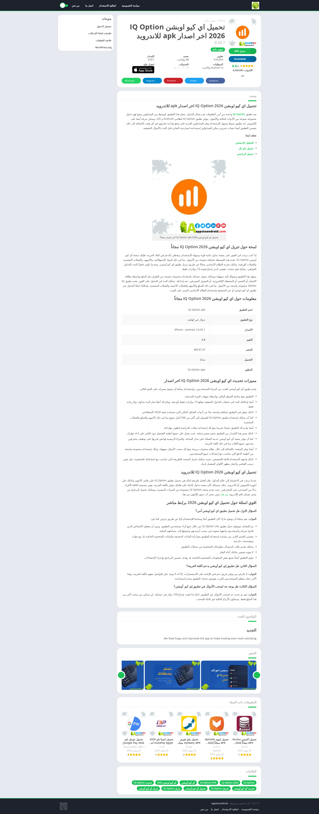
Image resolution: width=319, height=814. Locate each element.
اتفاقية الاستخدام (107, 5)
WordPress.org (103, 47)
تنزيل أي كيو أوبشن (148, 788)
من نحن (76, 5)
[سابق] (257, 675)
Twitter (193, 80)
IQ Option (249, 782)
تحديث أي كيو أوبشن (244, 788)
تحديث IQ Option (143, 782)
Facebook (213, 80)
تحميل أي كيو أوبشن (195, 788)
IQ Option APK (208, 782)
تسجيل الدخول (104, 26)
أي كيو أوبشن (188, 782)
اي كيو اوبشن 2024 (166, 782)
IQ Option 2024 (230, 782)
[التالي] (121, 675)
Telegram (150, 80)
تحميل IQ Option (220, 788)
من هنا (224, 494)
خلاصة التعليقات (104, 40)
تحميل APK (239, 51)
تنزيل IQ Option (171, 788)
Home (221, 20)
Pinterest (171, 80)
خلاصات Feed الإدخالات (100, 33)
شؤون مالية (210, 20)
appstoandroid (219, 803)
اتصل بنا (89, 5)
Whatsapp (129, 80)
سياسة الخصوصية (131, 5)
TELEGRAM (240, 59)
